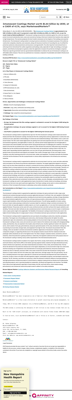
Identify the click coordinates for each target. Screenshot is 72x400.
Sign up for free (15, 393)
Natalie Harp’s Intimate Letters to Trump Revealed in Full (24, 2)
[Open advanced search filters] (60, 17)
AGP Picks (4, 2)
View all (68, 2)
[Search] (57, 17)
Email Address (8, 386)
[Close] (27, 369)
